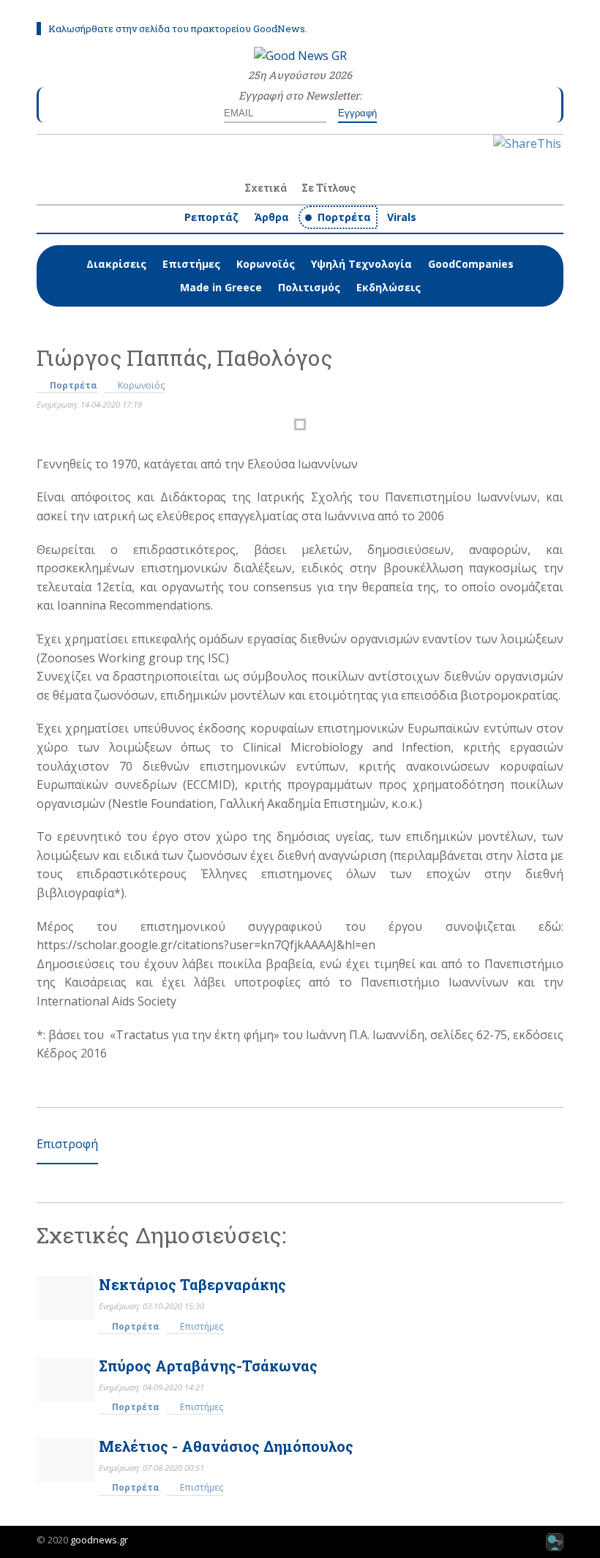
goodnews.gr (99, 1539)
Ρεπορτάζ (211, 217)
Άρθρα (272, 217)
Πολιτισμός (309, 287)
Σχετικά (265, 188)
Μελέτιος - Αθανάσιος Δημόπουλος (226, 1446)
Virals (401, 217)
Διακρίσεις (116, 264)
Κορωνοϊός (265, 264)
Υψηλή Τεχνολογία (361, 264)
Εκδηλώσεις (388, 287)
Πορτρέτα (344, 217)
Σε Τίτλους (328, 188)
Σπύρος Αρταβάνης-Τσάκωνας (208, 1365)
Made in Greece (221, 287)
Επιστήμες (191, 264)
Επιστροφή (67, 1144)
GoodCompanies (471, 264)
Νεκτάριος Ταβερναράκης (192, 1284)
